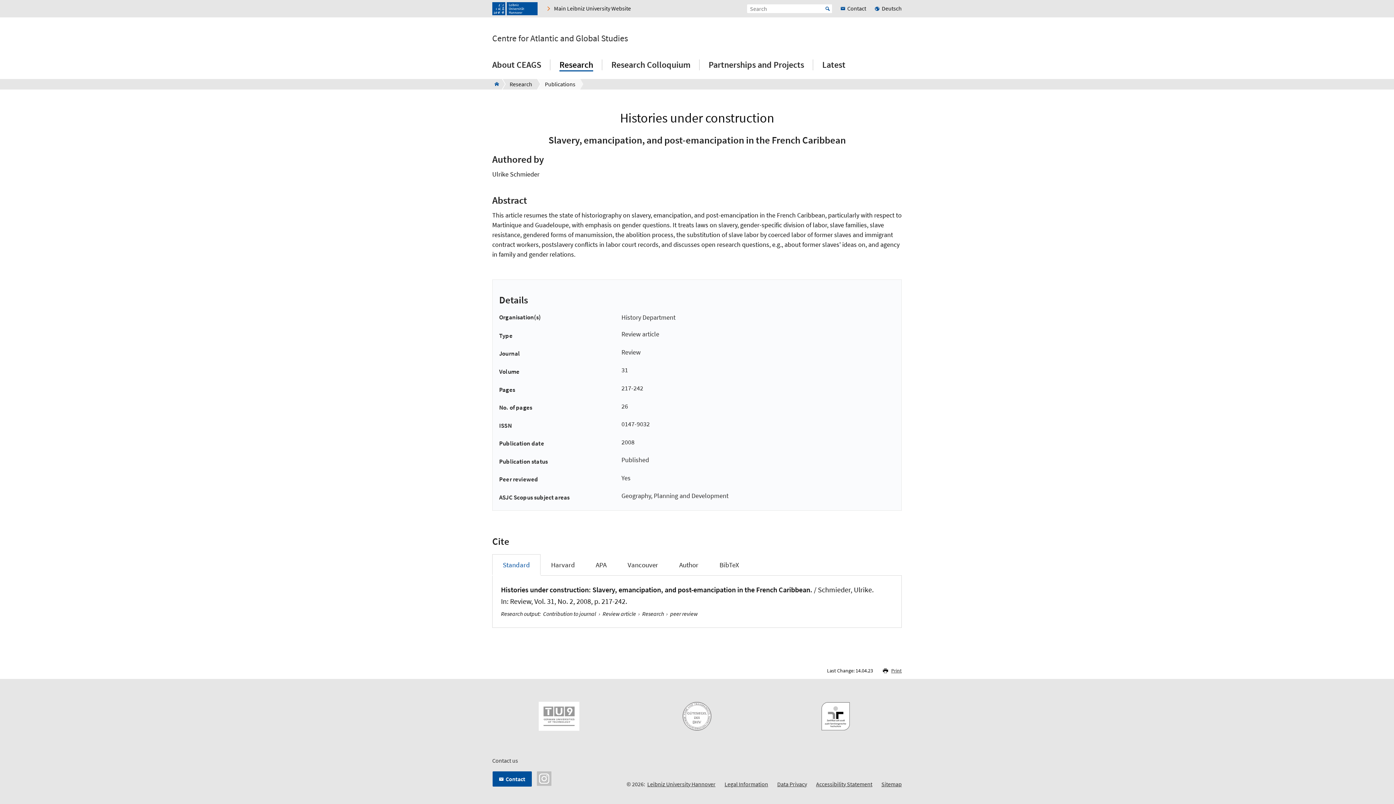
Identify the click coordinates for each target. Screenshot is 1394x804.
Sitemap (891, 784)
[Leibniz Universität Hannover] (515, 8)
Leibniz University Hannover (681, 784)
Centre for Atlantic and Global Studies (560, 38)
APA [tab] (601, 564)
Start (827, 8)
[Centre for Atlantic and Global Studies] (494, 84)
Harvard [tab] (563, 564)
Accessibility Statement (844, 784)
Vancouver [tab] (643, 564)
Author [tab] (688, 564)
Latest (833, 64)
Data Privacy (792, 784)
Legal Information (746, 784)
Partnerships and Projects (756, 64)
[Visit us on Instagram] (544, 778)
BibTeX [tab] (729, 564)
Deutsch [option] (892, 8)
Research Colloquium (650, 64)
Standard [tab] (516, 564)
